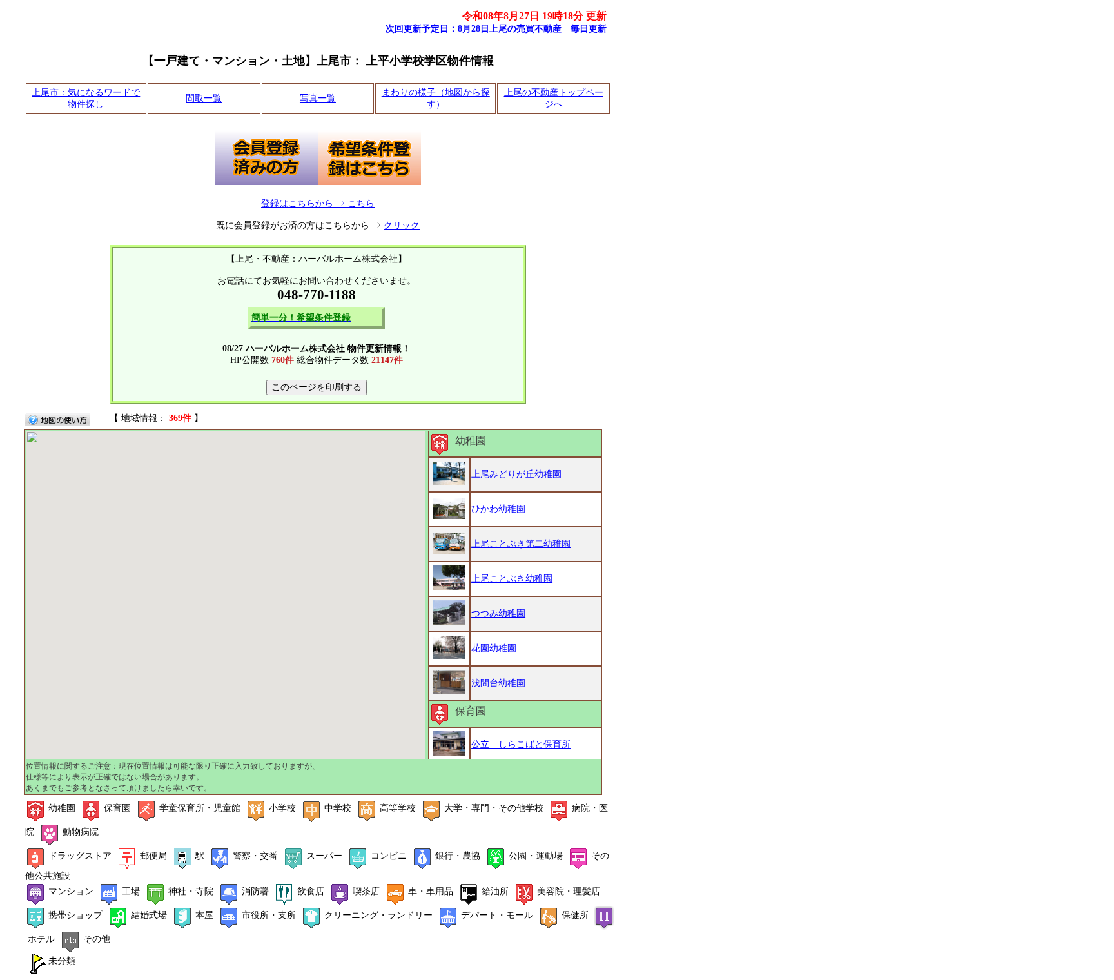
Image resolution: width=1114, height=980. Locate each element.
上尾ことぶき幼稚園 (511, 578)
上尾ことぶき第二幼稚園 (521, 544)
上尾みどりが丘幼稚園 (516, 474)
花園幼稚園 (493, 648)
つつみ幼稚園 (498, 613)
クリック (402, 225)
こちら (361, 203)
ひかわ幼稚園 (498, 509)
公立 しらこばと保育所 (521, 744)
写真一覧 (318, 98)
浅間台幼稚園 (498, 683)
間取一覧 (204, 98)
